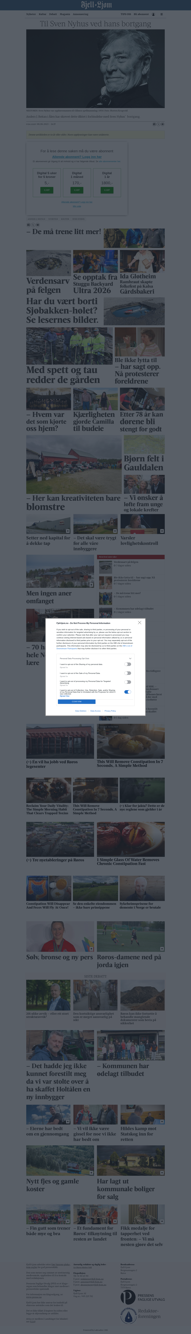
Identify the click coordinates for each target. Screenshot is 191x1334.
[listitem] (95, 658)
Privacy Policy (110, 711)
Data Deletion (80, 711)
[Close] (140, 623)
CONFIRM (77, 702)
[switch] (127, 664)
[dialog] (95, 667)
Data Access (95, 711)
